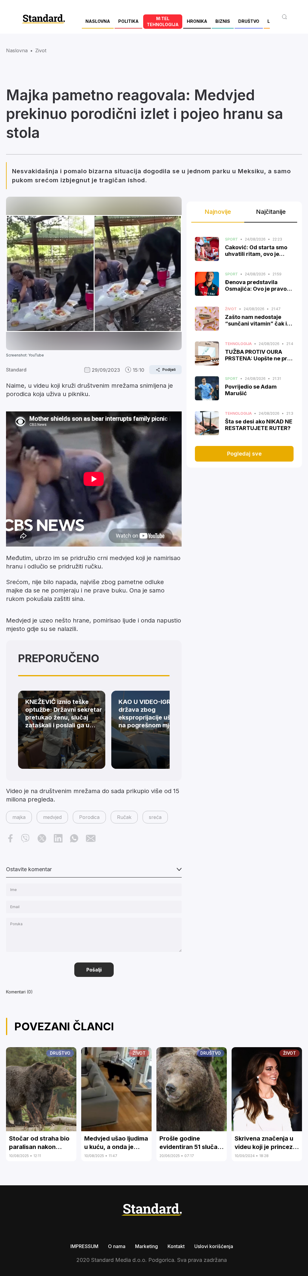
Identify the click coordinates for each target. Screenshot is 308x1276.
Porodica (89, 817)
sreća (155, 817)
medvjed (52, 817)
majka (19, 817)
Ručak (124, 817)
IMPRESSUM (84, 1246)
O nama (116, 1246)
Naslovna (17, 50)
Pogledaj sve (244, 453)
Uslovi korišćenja (213, 1246)
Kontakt (176, 1246)
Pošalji (94, 970)
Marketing (146, 1246)
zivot (40, 50)
